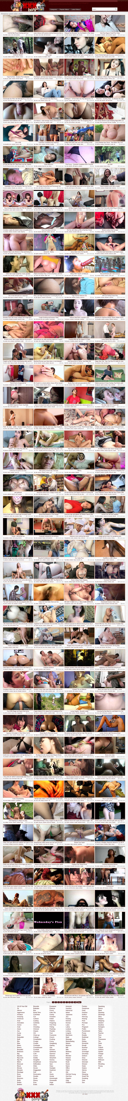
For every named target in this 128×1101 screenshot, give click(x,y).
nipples (45, 56)
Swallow (101, 1025)
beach (105, 166)
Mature (68, 1043)
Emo (34, 1082)
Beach (19, 1047)
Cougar (35, 1041)
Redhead (85, 1037)
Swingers (101, 1027)
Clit (34, 1033)
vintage (16, 275)
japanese (99, 56)
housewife (104, 122)
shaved (45, 384)
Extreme (52, 1008)
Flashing (52, 1029)
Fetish (52, 1018)
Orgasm (68, 1078)
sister (8, 122)
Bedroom (20, 1051)
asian (9, 34)
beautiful (102, 78)
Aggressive (21, 1012)
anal (74, 100)
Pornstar (85, 1023)
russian (98, 275)
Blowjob (20, 1070)
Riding (84, 1041)
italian (53, 713)
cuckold (20, 603)
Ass (18, 1031)
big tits (74, 34)
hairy (51, 122)
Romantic (85, 1043)
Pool (83, 1021)
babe (113, 56)
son (36, 997)
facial (113, 406)
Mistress (68, 1051)
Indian (52, 1084)
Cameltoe (36, 1014)
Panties (84, 1006)
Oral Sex (69, 1076)
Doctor (35, 1068)
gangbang (21, 844)
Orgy (67, 1080)
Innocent (68, 1006)
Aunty (19, 1033)
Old (67, 1072)
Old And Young (71, 1074)
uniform (49, 384)
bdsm (52, 756)
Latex (67, 1025)
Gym (51, 1064)
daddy (9, 56)
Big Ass (19, 1056)
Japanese (69, 1014)
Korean (68, 1023)
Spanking (101, 1006)
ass (76, 100)
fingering (23, 231)
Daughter (36, 1060)
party (84, 953)
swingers (103, 406)
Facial (52, 1010)
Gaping (52, 1045)
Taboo (100, 1029)
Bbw (18, 1043)
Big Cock (20, 1058)
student (52, 428)
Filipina (52, 1021)
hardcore (20, 188)
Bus (34, 1010)
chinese (17, 56)
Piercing (85, 1016)
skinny (20, 428)
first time (37, 78)
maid (16, 384)
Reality (84, 1035)
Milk (67, 1049)
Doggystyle (37, 1070)
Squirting (101, 1012)
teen (37, 56)
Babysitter (20, 1037)
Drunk (35, 1078)
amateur (18, 34)
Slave (84, 1072)
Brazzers (20, 1078)
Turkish (100, 1047)
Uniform (100, 1049)
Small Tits (85, 1076)
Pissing (84, 1018)
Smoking (85, 1078)
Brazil (19, 1076)
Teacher (101, 1033)
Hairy (51, 1066)
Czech (35, 1056)
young (16, 538)
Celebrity (36, 1023)
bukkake (107, 297)
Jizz (67, 1016)
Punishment (86, 1031)
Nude (67, 1062)
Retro (84, 1039)
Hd (51, 1072)
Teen (99, 1035)
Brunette (36, 1006)
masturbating (45, 931)
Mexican (68, 1045)
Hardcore (53, 1070)
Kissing (68, 1018)
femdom (19, 253)
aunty (101, 888)
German (52, 1049)
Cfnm (35, 1025)
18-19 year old (11, 100)
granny (101, 428)
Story (100, 1016)
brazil (75, 406)
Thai (99, 1037)
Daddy (35, 1058)
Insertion (68, 1008)
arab (98, 166)
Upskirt (100, 1051)
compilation (18, 800)
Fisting (52, 1027)
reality (106, 822)
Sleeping (85, 1074)
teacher (78, 297)
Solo (83, 1080)
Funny (52, 1041)
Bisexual (20, 1064)
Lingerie (68, 1033)
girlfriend (37, 406)
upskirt (113, 822)
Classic (35, 1031)
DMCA (86, 1094)
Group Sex (53, 1062)
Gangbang (53, 1043)
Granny (52, 1060)
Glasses (52, 1056)
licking (15, 253)
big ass (70, 34)
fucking (112, 428)
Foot (51, 1033)
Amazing (20, 1016)
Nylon (68, 1066)
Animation (20, 1023)
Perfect (84, 1014)
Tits (99, 1041)
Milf (67, 1047)
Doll (34, 1072)
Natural (68, 1058)
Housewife (53, 1080)
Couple (35, 1043)
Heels (52, 1074)
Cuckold (36, 1049)
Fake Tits (53, 1012)
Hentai (52, 1076)
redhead (106, 756)
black (50, 166)
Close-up (36, 1035)
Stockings (101, 1014)
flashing (49, 888)
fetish (49, 56)
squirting (80, 844)
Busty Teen (37, 1012)
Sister (84, 1066)
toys (79, 100)
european (82, 56)
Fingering (53, 1023)
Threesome (102, 1039)
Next (79, 1002)
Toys (99, 1045)
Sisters (84, 1068)
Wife (99, 1062)
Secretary (85, 1053)
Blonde (19, 1068)
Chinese (36, 1029)
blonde (17, 78)
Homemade (53, 1078)
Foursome (53, 1035)
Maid (67, 1037)
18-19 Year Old (22, 1006)
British (19, 1082)
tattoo (110, 844)
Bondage (20, 1072)
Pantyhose (85, 1008)
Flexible (52, 1031)
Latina (68, 1027)
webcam (75, 56)
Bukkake (36, 1008)
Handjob (52, 1068)
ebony (108, 166)
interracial (48, 34)
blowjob (51, 78)
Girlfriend (53, 1051)
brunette (110, 34)
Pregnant (85, 1027)
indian (6, 34)
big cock (17, 122)
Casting (36, 1021)
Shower (84, 1064)
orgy (81, 953)
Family (52, 1014)
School (84, 1049)
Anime (19, 1025)
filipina (110, 866)
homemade (107, 144)
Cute (35, 1053)
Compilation (37, 1039)
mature (106, 450)
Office (68, 1068)
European (53, 1006)
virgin (10, 78)
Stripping (101, 1021)
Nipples (68, 1060)
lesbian (6, 231)
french (83, 822)
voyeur (21, 56)
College (36, 1037)
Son (83, 1082)
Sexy (83, 1058)
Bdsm (19, 1045)
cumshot (111, 297)
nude (110, 275)
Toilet (100, 1043)
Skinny (84, 1070)
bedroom (21, 297)
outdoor (98, 188)
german (107, 734)
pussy (110, 56)
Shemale (85, 1062)
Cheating (36, 1027)
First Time (53, 1025)
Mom (67, 1053)
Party (83, 1010)
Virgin (100, 1056)
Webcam (101, 1060)
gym (113, 275)
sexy (53, 450)
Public (84, 1029)
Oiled (67, 1070)
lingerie (21, 78)
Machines (69, 1035)
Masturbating (70, 1041)
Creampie (36, 1045)
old (13, 538)
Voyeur (100, 1058)
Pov (83, 1025)
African (19, 1010)
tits (114, 144)
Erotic (35, 1084)
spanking (103, 734)
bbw (42, 34)
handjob (52, 144)
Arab (18, 1027)
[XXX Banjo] (28, 5)
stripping (113, 756)
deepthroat (11, 384)
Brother (19, 1084)
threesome (21, 559)
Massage (69, 1039)
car (78, 56)
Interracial (69, 1010)
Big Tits (19, 1060)
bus (69, 734)
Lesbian (68, 1029)
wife (18, 100)
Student (100, 1023)
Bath (18, 1039)
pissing (110, 800)
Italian (68, 1012)
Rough (84, 1045)
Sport (100, 1010)
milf (14, 34)
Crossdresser (37, 1047)
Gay (51, 1047)
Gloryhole (53, 1058)
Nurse (68, 1064)
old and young (80, 78)
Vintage (100, 1053)
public (72, 406)
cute (39, 100)
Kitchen (68, 1021)
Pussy (84, 1033)
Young (100, 1066)
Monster (68, 1056)
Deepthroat (37, 1062)
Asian (19, 1029)
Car (34, 1016)
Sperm (100, 1008)
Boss (19, 1074)
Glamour (52, 1053)
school (41, 384)
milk (21, 778)
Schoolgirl (85, 1051)
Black (19, 1066)
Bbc (18, 1041)
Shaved (84, 1060)
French (52, 1037)
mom (12, 34)
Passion (84, 1012)
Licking (68, 1031)
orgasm (114, 34)
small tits (103, 34)
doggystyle (19, 713)
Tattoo (100, 1031)
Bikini (19, 1062)
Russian (85, 1047)
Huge (51, 1082)
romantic (80, 34)
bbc (48, 581)
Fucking (52, 1039)
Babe (19, 1035)
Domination (37, 1074)
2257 (83, 1094)
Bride (19, 1080)
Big (18, 1053)
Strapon (100, 1018)
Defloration (37, 1064)
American (20, 1018)
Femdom (52, 1016)
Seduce (84, 1056)
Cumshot (36, 1051)
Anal (18, 1021)
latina (82, 144)
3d (18, 1008)
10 (75, 1002)
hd (43, 56)
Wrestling (101, 1064)
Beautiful (20, 1049)
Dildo (35, 1066)
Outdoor (68, 1082)
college (67, 144)
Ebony (35, 1080)
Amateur (20, 1014)
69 (99, 1068)
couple (20, 122)
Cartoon (36, 1018)
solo (107, 34)
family (14, 647)
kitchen (114, 516)
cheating (114, 122)
